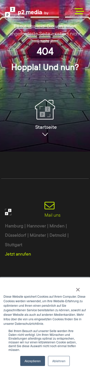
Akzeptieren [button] (32, 361)
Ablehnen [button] (59, 361)
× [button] (78, 288)
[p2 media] (30, 12)
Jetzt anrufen (18, 254)
